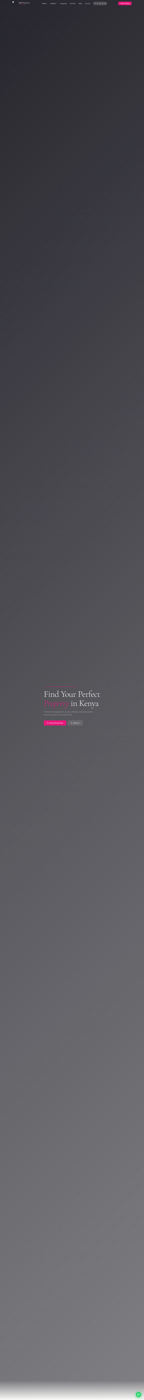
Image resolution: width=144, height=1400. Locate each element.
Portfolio (73, 3)
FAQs (80, 3)
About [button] (44, 3)
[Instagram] (102, 3)
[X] (97, 3)
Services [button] (53, 3)
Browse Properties (56, 723)
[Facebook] (95, 3)
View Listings (124, 3)
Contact (87, 3)
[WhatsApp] (105, 3)
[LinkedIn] (100, 3)
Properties (63, 3)
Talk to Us (76, 723)
